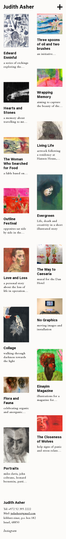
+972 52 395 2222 (19, 509)
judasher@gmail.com (23, 513)
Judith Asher (18, 7)
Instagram (10, 531)
